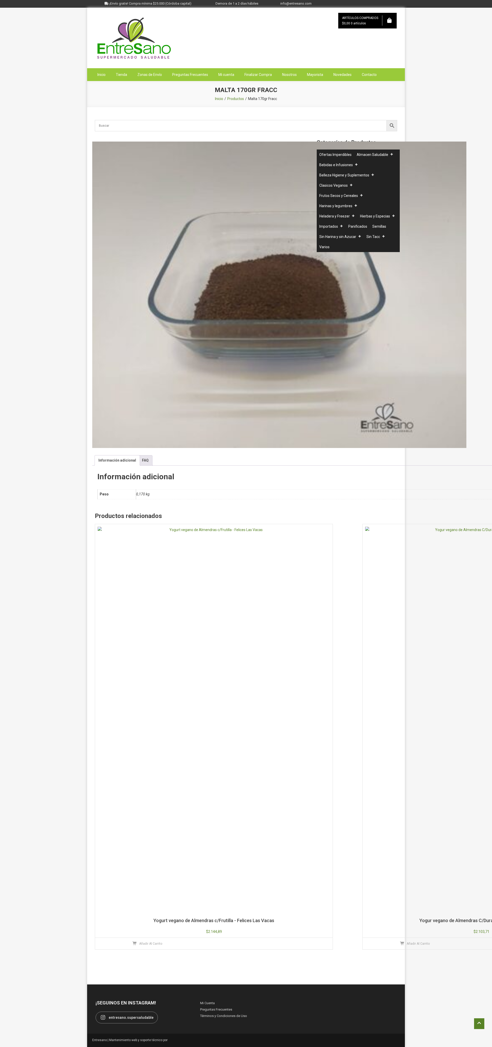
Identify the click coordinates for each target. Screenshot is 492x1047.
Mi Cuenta (207, 1003)
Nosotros (289, 75)
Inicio (101, 75)
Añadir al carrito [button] (150, 943)
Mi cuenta (226, 75)
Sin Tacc (373, 237)
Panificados (357, 226)
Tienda (121, 75)
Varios (324, 247)
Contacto (369, 75)
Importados (328, 226)
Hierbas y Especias (375, 216)
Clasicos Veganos (333, 185)
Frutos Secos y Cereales (338, 196)
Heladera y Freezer (334, 216)
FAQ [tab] (145, 460)
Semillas (379, 226)
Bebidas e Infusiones (336, 165)
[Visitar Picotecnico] (182, 1040)
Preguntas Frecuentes (190, 75)
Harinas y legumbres (335, 206)
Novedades (342, 75)
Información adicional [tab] (117, 460)
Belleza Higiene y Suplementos (344, 175)
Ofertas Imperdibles (335, 155)
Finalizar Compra (258, 75)
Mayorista (315, 75)
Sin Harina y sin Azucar (337, 237)
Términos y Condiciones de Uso (223, 1016)
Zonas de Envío (149, 75)
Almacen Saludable (372, 155)
